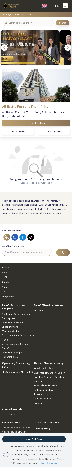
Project (17, 14)
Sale (4, 272)
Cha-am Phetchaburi (13, 409)
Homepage (6, 14)
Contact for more (12, 230)
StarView (38, 310)
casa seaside (8, 414)
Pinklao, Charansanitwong (48, 363)
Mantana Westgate (12, 330)
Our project (8, 296)
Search (62, 22)
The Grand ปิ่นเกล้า (43, 394)
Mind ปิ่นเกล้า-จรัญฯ (43, 368)
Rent (4, 276)
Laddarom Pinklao (43, 389)
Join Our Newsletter (13, 245)
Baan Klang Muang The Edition (49, 372)
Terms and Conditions (47, 422)
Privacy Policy (43, 428)
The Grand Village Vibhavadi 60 (17, 371)
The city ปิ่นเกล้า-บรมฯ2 (45, 385)
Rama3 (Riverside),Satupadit (49, 305)
